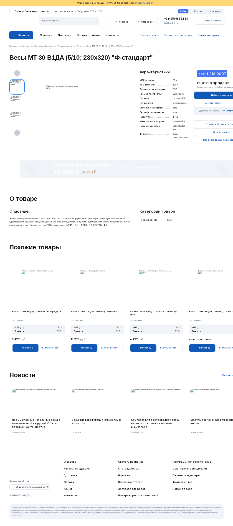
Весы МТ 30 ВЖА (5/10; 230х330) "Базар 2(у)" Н (36, 311)
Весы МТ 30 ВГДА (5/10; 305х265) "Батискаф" (94, 311)
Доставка (64, 35)
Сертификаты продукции (189, 468)
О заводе (46, 35)
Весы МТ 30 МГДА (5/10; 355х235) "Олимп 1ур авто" (153, 313)
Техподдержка (182, 481)
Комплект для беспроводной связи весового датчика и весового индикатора (155, 423)
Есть (169, 220)
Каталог (23, 35)
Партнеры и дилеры (186, 475)
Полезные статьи (130, 481)
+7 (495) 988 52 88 (176, 18)
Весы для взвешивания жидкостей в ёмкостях (96, 421)
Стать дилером (128, 468)
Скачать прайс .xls (130, 461)
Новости (124, 475)
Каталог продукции (77, 468)
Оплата (82, 35)
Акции (96, 35)
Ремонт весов (182, 488)
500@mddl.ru (171, 23)
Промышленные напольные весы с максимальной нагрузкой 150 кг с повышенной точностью (36, 423)
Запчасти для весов (132, 488)
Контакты (112, 35)
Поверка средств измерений (138, 495)
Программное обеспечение (191, 461)
